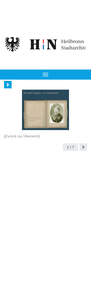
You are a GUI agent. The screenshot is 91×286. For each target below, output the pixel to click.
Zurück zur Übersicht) (22, 136)
